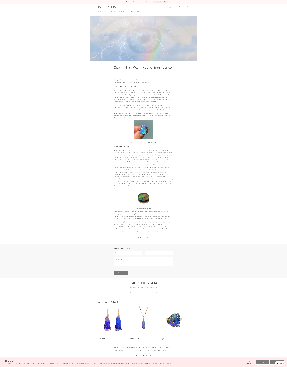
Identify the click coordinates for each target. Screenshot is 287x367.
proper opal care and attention (157, 164)
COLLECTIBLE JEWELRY (150, 350)
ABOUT (116, 347)
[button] (106, 11)
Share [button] (116, 75)
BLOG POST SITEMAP (135, 350)
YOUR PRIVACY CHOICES (165, 350)
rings (162, 339)
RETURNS (141, 347)
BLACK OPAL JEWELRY (121, 350)
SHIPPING (134, 347)
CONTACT (123, 347)
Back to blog (144, 237)
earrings (102, 339)
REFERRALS (168, 347)
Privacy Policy (166, 364)
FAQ (128, 347)
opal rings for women (136, 226)
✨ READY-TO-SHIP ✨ (160, 1)
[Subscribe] (156, 292)
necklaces (133, 339)
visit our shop (153, 224)
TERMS (161, 347)
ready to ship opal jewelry (161, 226)
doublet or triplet (144, 216)
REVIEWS (155, 347)
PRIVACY (148, 347)
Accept (263, 362)
